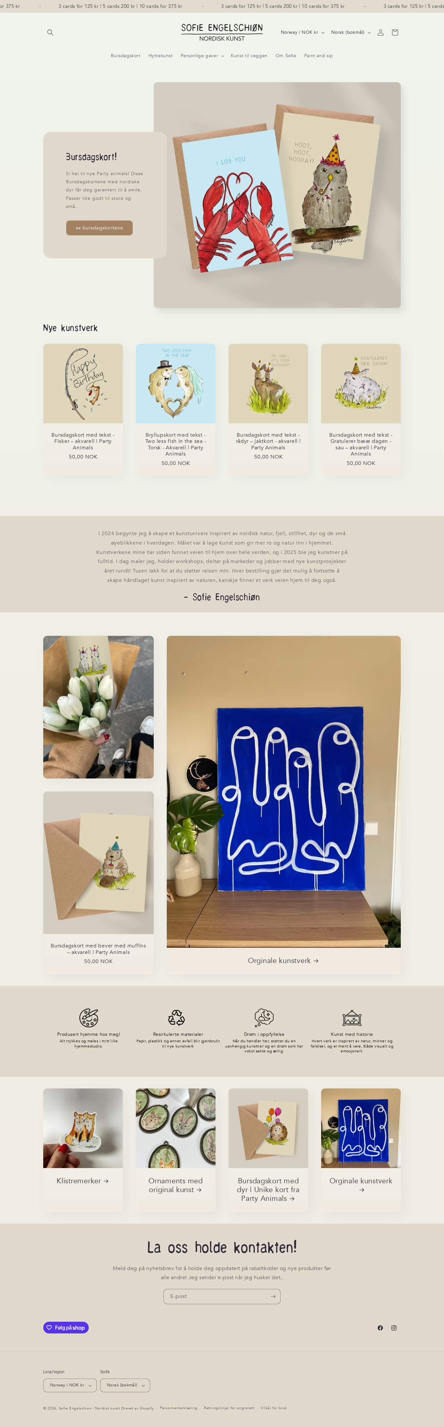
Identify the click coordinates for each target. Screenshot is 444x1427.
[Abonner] (273, 1296)
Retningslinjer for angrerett (229, 1408)
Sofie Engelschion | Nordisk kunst (89, 1408)
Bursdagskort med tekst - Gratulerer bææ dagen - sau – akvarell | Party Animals (360, 444)
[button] (50, 32)
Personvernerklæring (178, 1408)
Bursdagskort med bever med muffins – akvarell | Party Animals (98, 949)
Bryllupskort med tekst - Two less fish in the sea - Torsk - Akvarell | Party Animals (175, 444)
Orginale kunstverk (279, 961)
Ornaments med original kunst (175, 1185)
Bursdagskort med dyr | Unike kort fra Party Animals (268, 1190)
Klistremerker (79, 1181)
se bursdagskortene (99, 228)
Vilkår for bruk (274, 1408)
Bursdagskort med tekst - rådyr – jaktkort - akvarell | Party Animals (268, 441)
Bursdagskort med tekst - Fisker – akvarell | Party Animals (82, 441)
